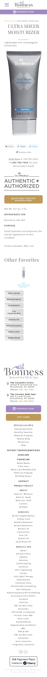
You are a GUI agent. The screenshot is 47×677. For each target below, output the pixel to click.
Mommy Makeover (23, 522)
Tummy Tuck (23, 519)
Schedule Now (25, 11)
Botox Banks (23, 463)
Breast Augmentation (23, 516)
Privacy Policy (23, 486)
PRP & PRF (23, 631)
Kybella (23, 557)
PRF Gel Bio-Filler (23, 606)
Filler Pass (23, 466)
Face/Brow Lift (23, 542)
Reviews (23, 507)
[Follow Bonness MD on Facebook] (21, 652)
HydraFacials (23, 580)
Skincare (23, 455)
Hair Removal (23, 589)
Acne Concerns (23, 641)
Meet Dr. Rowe (23, 497)
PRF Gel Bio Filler (23, 635)
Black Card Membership (23, 469)
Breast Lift (23, 529)
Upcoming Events (23, 429)
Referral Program (23, 473)
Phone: (22, 389)
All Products (10, 21)
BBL (24, 628)
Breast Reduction (23, 525)
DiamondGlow (23, 622)
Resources (23, 442)
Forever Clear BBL (23, 615)
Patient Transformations (23, 450)
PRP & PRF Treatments (23, 612)
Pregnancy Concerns (23, 644)
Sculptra (23, 599)
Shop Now (14, 158)
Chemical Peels (23, 583)
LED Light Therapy (23, 576)
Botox (23, 550)
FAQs (23, 445)
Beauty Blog (23, 439)
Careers (23, 504)
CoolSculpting (23, 563)
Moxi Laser (23, 618)
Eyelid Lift (23, 538)
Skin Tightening (23, 570)
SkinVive (23, 560)
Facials (23, 573)
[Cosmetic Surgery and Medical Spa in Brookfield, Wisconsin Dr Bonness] (23, 5)
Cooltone (23, 567)
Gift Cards (23, 417)
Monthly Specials (23, 432)
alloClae (23, 602)
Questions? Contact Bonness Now (23, 199)
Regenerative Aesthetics (23, 625)
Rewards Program (23, 435)
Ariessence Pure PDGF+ (23, 596)
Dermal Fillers (23, 554)
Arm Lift (23, 535)
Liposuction (23, 532)
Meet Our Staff (23, 500)
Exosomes (23, 609)
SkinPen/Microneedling (23, 586)
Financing (23, 459)
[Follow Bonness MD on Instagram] (26, 652)
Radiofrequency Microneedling (23, 593)
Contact (23, 481)
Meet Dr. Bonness (23, 494)
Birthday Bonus (23, 476)
